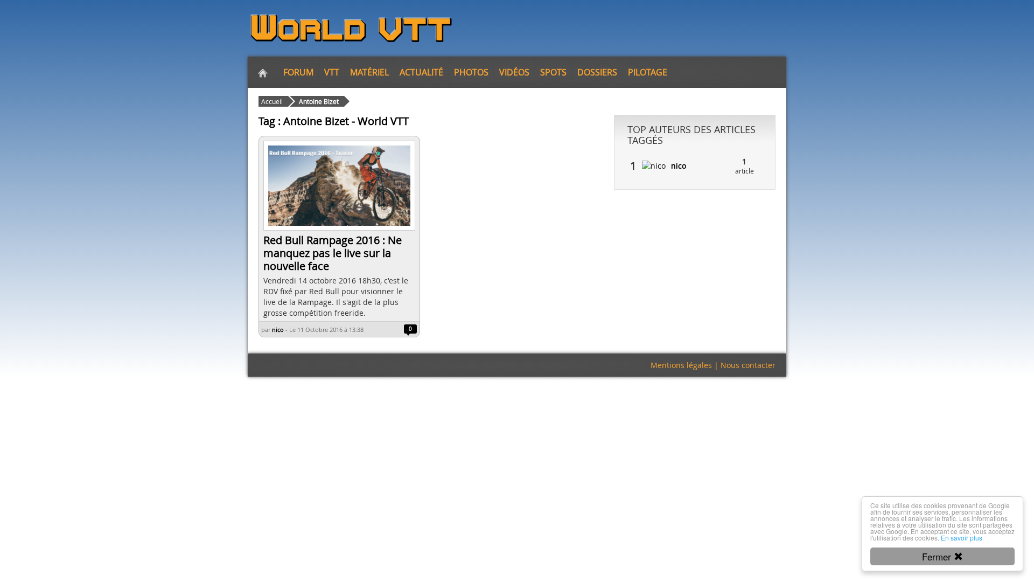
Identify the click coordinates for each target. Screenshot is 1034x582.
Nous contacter (748, 365)
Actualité (421, 72)
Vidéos (514, 72)
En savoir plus (961, 537)
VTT (331, 72)
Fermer (938, 556)
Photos (471, 72)
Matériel (369, 72)
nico (278, 329)
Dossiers (597, 72)
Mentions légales (681, 365)
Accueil (272, 101)
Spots (553, 72)
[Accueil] (263, 72)
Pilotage (647, 72)
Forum (298, 72)
